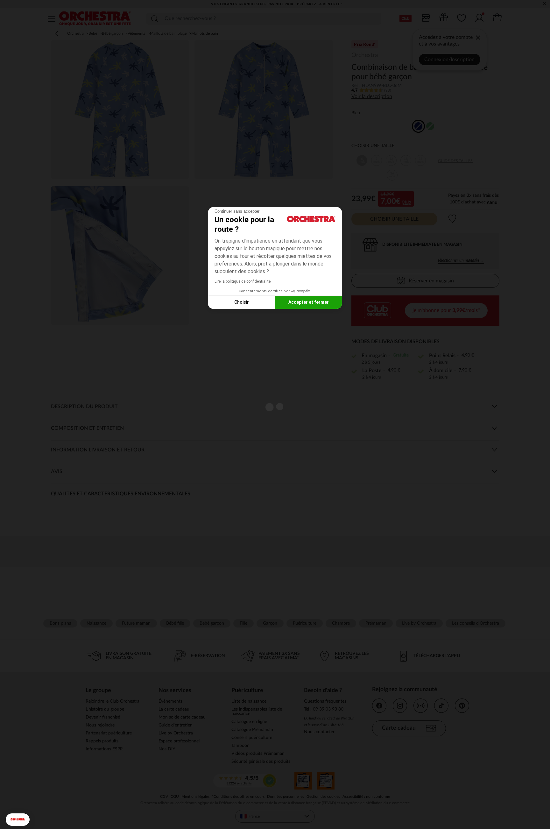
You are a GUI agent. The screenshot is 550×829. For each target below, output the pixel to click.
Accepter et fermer (308, 302)
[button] (18, 819)
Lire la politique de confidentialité (243, 281)
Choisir (241, 302)
